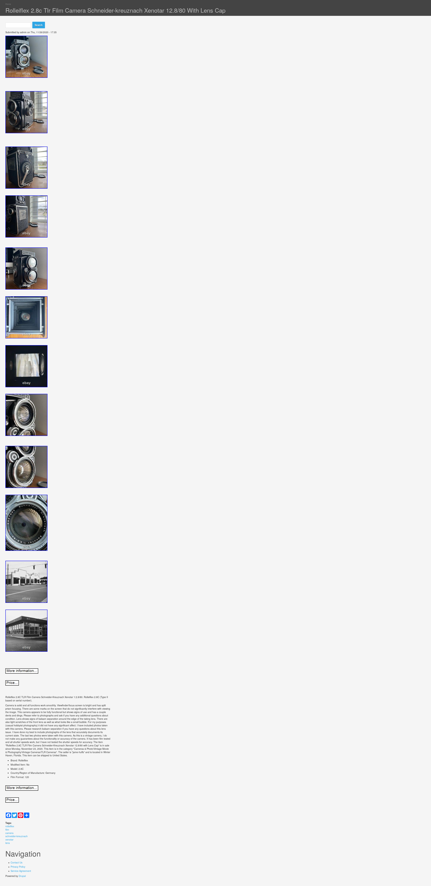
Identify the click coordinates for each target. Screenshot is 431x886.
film (7, 829)
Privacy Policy (18, 866)
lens (7, 843)
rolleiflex (9, 826)
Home (8, 4)
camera (9, 833)
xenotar (9, 839)
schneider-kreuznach (16, 836)
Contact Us (16, 862)
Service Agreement (21, 871)
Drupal (22, 876)
